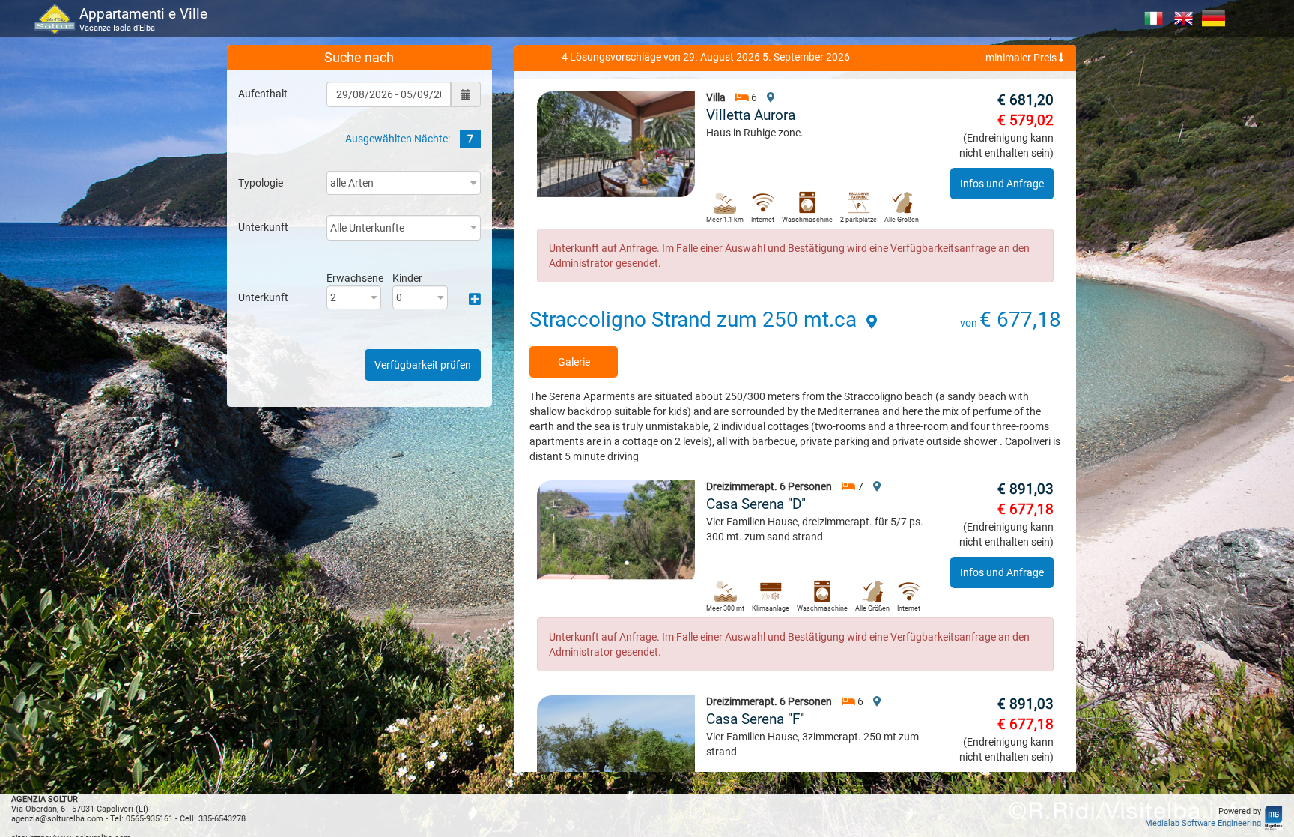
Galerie (574, 362)
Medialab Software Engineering (1203, 823)
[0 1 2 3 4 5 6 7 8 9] (419, 297)
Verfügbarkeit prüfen (422, 365)
